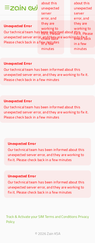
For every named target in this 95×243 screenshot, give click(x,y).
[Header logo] (23, 8)
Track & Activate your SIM (25, 216)
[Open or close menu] (7, 7)
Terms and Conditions (61, 216)
